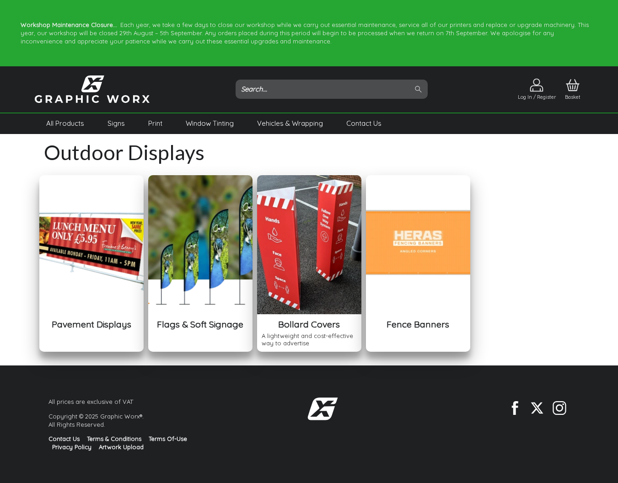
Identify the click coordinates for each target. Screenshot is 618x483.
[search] (420, 89)
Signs (116, 123)
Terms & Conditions (114, 438)
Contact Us (364, 123)
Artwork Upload (121, 447)
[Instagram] (559, 407)
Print (155, 123)
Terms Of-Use (168, 438)
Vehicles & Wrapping (290, 123)
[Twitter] (537, 407)
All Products (65, 123)
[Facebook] (515, 407)
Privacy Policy (71, 447)
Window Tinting (210, 123)
